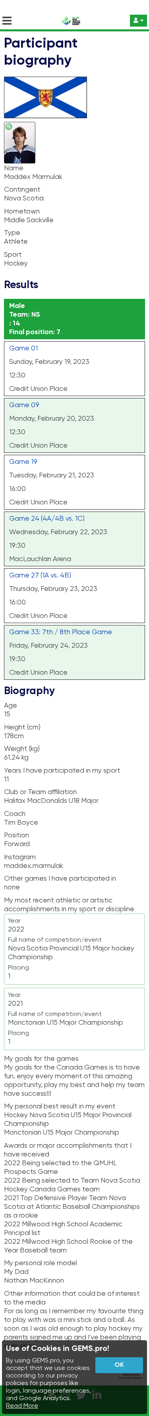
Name (13, 168)
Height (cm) (22, 727)
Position (16, 835)
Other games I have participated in (60, 878)
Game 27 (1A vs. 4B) (40, 575)
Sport (13, 254)
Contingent (22, 189)
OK (119, 1365)
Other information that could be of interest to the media (72, 1298)
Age (10, 705)
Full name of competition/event (55, 940)
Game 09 (24, 405)
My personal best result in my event (60, 1106)
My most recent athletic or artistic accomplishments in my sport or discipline (69, 905)
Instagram (20, 857)
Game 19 (23, 462)
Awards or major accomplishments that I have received (68, 1150)
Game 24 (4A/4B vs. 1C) (47, 518)
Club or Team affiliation (40, 792)
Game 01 (23, 348)
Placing (18, 968)
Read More (22, 1406)
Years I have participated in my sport (62, 770)
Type (12, 233)
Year (14, 921)
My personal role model (40, 1263)
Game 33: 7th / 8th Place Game (60, 632)
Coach (14, 814)
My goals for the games (41, 1058)
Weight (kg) (22, 748)
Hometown (22, 211)
